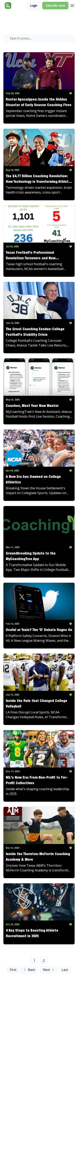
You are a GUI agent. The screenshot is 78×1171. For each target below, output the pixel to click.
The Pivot (8, 19)
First (13, 970)
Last (65, 970)
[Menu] (72, 5)
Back (31, 970)
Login (33, 5)
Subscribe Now (55, 5)
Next (46, 970)
